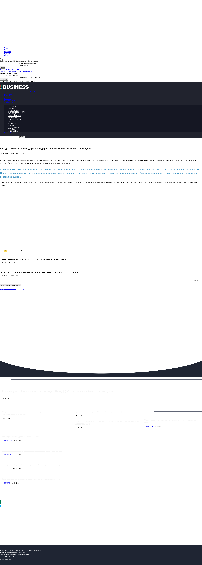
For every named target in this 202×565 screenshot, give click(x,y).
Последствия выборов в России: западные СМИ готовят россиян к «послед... (31, 465)
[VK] (38, 244)
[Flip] (76, 244)
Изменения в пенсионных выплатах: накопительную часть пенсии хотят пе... (31, 479)
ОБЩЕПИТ (12, 118)
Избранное (149, 426)
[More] (106, 244)
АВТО (6, 97)
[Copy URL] (91, 244)
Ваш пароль (23, 65)
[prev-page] (10, 281)
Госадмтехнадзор (13, 250)
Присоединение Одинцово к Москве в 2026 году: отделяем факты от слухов (33, 259)
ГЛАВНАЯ (8, 95)
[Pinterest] (53, 244)
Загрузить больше (150, 409)
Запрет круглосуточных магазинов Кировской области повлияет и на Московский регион (39, 272)
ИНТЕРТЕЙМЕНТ (15, 110)
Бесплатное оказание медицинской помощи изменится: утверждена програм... (32, 451)
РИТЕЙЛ (11, 121)
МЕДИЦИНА (13, 114)
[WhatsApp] (23, 244)
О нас (6, 48)
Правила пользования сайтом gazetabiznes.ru (16, 71)
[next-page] (31, 281)
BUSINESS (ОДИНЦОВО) (10, 153)
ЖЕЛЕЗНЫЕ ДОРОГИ (16, 112)
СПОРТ (11, 125)
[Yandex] (26, 536)
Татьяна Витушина (35, 250)
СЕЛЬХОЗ (12, 123)
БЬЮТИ (11, 108)
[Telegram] (46, 244)
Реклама (7, 50)
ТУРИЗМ (11, 129)
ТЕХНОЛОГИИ (14, 127)
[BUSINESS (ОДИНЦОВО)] (1, 153)
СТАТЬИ (7, 133)
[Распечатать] (98, 244)
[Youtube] (32, 536)
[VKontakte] (20, 536)
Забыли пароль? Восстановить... (11, 69)
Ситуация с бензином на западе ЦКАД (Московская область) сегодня (57, 391)
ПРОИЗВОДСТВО (15, 119)
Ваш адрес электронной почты (30, 77)
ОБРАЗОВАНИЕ (14, 116)
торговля (45, 250)
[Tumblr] (68, 244)
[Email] (83, 244)
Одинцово (24, 250)
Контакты (7, 55)
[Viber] (31, 244)
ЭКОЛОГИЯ (13, 131)
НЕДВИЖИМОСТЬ (11, 101)
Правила (7, 54)
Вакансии (7, 52)
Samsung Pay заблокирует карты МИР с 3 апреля (20, 437)
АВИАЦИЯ (12, 106)
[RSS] (8, 536)
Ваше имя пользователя (27, 63)
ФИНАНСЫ (8, 102)
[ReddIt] (61, 244)
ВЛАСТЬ (7, 99)
